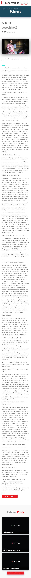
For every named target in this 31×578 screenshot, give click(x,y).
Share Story (9, 496)
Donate (26, 3)
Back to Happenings (15, 573)
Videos (8, 9)
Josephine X (15, 9)
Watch (22, 3)
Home (4, 9)
